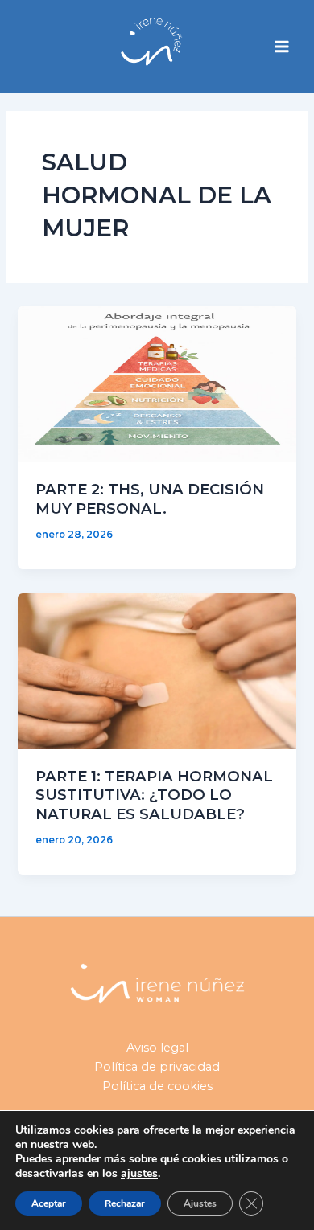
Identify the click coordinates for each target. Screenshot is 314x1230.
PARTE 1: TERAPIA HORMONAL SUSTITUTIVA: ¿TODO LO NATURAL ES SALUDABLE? (154, 795)
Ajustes (200, 1203)
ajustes (139, 1173)
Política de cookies (157, 1086)
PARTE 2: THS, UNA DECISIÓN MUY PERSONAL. (149, 499)
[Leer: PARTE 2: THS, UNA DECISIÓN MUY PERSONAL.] (156, 383)
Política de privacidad (157, 1067)
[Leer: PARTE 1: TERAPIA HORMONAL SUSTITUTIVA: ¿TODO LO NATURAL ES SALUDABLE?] (156, 669)
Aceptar (48, 1203)
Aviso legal (157, 1047)
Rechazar (125, 1203)
